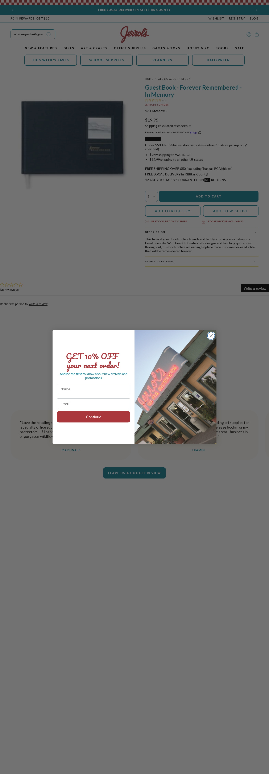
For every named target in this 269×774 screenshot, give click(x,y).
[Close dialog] (211, 335)
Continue (93, 416)
